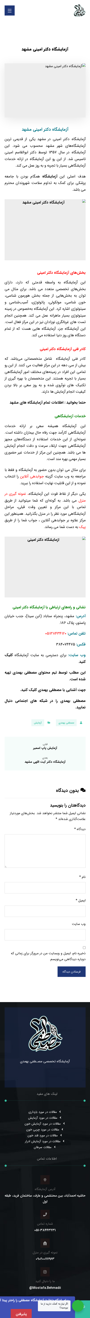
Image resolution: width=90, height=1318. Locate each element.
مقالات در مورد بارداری (42, 1112)
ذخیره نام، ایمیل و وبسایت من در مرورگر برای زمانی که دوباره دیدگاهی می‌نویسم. (48, 956)
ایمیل (81, 900)
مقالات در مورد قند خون (42, 1135)
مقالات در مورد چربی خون (42, 1129)
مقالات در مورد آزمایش (42, 1117)
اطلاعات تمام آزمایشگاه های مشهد (37, 402)
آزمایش (38, 723)
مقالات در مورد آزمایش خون (42, 1123)
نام (82, 877)
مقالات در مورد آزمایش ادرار (42, 1141)
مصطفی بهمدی (66, 723)
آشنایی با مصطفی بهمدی (58, 690)
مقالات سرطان (42, 1147)
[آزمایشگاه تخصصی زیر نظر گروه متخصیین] (79, 10)
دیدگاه (80, 829)
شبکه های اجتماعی (32, 701)
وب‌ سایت (79, 924)
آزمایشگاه (49, 176)
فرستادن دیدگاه (72, 971)
